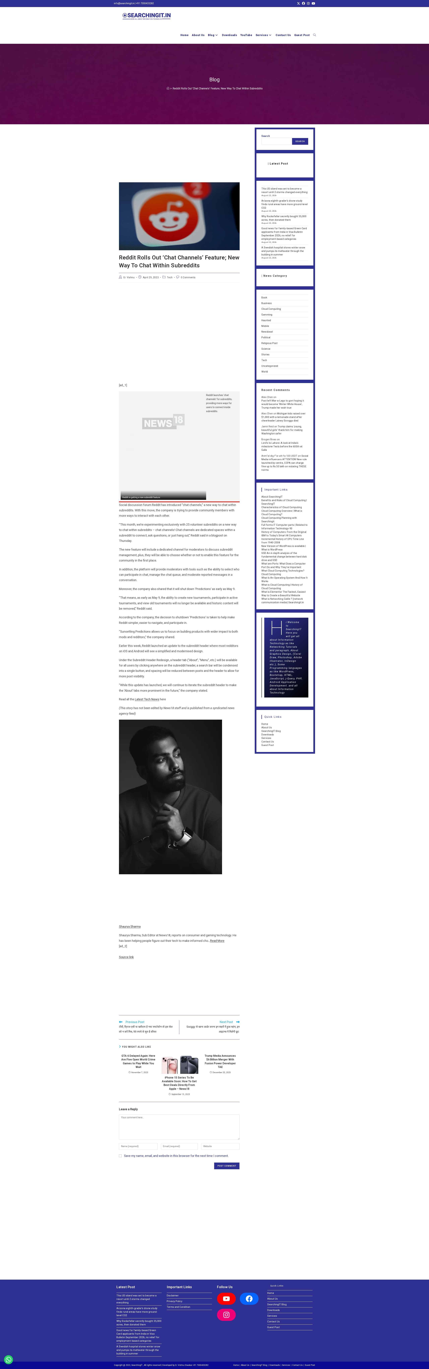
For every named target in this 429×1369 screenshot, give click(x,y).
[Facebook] (249, 1299)
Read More (217, 941)
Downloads (267, 734)
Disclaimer (173, 1295)
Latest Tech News (147, 699)
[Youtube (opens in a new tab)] (313, 3)
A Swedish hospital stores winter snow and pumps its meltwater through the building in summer (283, 251)
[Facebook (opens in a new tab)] (303, 3)
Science (265, 348)
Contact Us (267, 741)
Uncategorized (269, 366)
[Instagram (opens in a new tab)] (308, 3)
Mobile (265, 326)
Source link (126, 957)
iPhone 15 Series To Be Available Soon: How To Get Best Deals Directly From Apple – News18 (179, 1083)
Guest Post (267, 745)
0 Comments (188, 277)
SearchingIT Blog (271, 731)
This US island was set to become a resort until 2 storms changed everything (136, 1299)
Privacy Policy (174, 1301)
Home (264, 724)
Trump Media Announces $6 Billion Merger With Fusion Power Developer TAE (220, 1061)
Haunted (266, 320)
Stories (265, 354)
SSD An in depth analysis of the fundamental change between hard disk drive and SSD (284, 556)
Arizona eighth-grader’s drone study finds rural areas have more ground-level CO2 (284, 204)
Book (264, 297)
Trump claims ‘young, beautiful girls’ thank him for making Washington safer (282, 430)
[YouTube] (226, 1299)
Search (265, 136)
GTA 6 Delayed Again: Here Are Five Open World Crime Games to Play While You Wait (138, 1061)
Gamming (266, 314)
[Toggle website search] (315, 35)
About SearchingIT (272, 496)
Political (265, 337)
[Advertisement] (179, 157)
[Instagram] (226, 1315)
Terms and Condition (178, 1307)
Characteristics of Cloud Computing (281, 507)
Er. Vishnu (129, 277)
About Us (266, 727)
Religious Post (269, 343)
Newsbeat (267, 331)
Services (266, 738)
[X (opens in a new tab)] (298, 3)
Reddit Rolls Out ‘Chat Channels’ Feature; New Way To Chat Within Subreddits (218, 88)
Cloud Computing (271, 309)
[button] (10, 1359)
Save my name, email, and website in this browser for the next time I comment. (176, 1156)
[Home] (168, 88)
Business (266, 303)
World (264, 371)
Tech (169, 277)
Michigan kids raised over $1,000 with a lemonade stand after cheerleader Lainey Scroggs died (283, 417)
